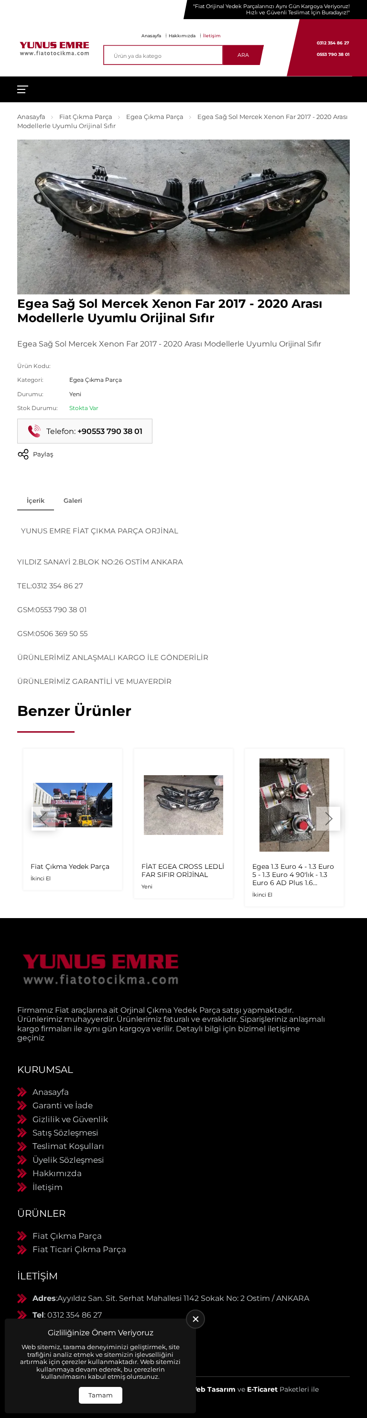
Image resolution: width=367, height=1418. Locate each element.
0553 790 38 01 (333, 54)
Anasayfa (151, 35)
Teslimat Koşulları (68, 1146)
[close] (195, 1319)
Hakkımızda (182, 35)
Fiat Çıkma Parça (85, 116)
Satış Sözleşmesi (65, 1132)
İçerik (35, 500)
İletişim (212, 35)
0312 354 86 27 (333, 42)
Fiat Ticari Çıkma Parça (79, 1249)
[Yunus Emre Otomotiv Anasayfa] (54, 47)
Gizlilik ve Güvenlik (70, 1119)
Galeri (73, 500)
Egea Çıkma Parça (155, 116)
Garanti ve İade (62, 1105)
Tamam (100, 1395)
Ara (243, 55)
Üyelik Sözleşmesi (68, 1160)
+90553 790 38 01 (109, 431)
